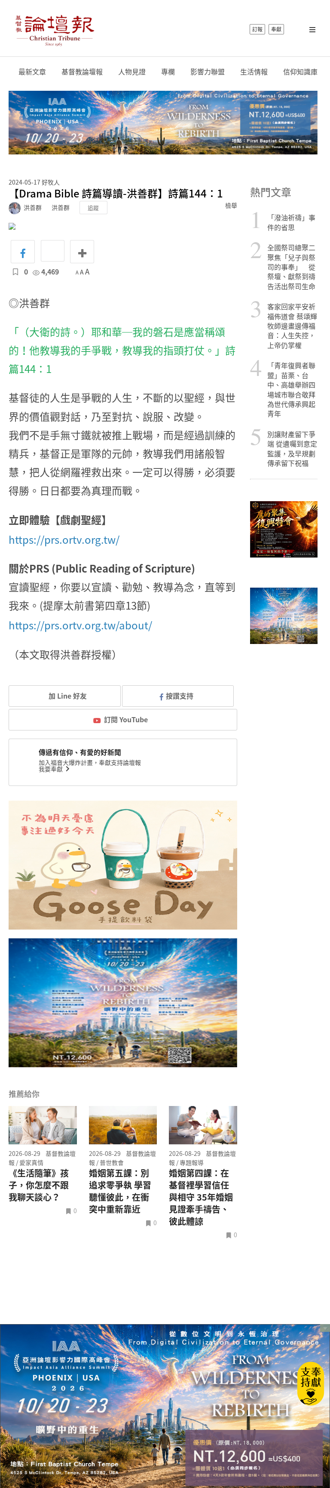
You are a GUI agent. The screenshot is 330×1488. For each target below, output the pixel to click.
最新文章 (32, 71)
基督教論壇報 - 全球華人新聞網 (54, 29)
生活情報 (254, 71)
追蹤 (93, 207)
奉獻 (276, 29)
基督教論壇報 (82, 71)
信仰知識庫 (300, 71)
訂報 (257, 29)
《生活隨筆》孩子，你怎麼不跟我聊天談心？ (39, 1185)
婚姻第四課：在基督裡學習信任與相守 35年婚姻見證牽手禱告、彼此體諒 (201, 1197)
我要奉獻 (51, 768)
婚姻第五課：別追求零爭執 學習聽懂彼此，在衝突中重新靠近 (120, 1191)
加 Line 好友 (67, 695)
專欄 (168, 71)
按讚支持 (179, 695)
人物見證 (132, 71)
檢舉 (231, 205)
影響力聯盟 (207, 71)
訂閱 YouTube (126, 719)
